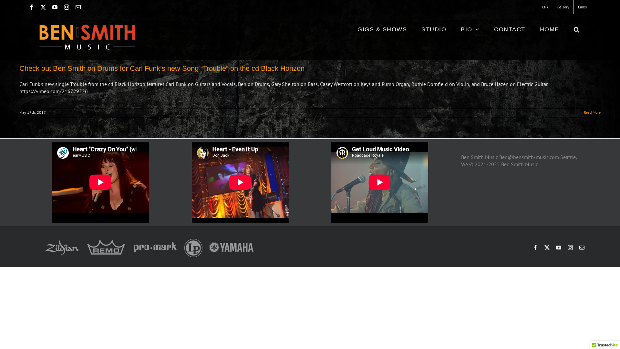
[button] (577, 29)
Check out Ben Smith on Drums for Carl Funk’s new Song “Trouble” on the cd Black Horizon (162, 68)
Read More (592, 112)
